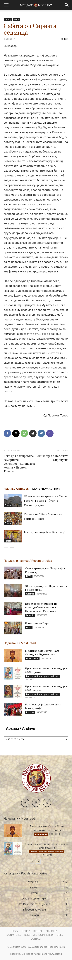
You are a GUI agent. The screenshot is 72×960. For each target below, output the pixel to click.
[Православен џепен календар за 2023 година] (13, 673)
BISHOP (26, 931)
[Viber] (50, 433)
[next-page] (12, 549)
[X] (16, 433)
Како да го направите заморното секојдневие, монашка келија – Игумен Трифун (19, 463)
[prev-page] (6, 549)
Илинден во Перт (37, 623)
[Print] (33, 433)
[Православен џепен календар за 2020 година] (13, 691)
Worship (30, 593)
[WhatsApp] (24, 433)
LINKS (60, 934)
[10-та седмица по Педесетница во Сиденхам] (13, 590)
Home (15, 931)
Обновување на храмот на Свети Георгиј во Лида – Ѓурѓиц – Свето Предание (45, 501)
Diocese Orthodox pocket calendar (42, 676)
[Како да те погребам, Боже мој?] (13, 536)
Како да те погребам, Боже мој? (44, 532)
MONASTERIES (13, 934)
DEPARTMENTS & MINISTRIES (38, 934)
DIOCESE (37, 931)
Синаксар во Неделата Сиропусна (52, 458)
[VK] (41, 433)
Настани (30, 712)
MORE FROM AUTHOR (45, 488)
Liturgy (8, 19)
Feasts (16, 19)
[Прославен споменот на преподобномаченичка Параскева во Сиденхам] (13, 608)
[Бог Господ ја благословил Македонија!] (13, 709)
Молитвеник (32, 658)
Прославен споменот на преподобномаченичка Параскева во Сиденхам (41, 607)
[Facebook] (7, 433)
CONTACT (36, 938)
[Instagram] (36, 803)
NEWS (28, 576)
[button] (6, 5)
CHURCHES (51, 931)
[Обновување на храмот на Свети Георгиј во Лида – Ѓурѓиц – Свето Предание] (13, 500)
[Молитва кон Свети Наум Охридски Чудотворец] (13, 655)
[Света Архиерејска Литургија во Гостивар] (13, 573)
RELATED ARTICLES (16, 488)
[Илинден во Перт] (13, 628)
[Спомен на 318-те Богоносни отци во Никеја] (13, 518)
